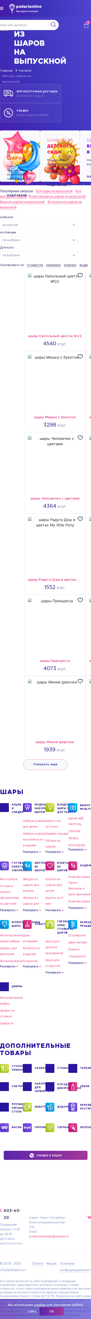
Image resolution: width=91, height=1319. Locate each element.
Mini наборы (9, 879)
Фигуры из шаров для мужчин (31, 884)
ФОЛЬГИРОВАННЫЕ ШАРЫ (17, 924)
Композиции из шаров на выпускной (58, 196)
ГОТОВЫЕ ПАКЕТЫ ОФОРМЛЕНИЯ (17, 867)
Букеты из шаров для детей (54, 884)
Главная (6, 71)
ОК (51, 1311)
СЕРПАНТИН (62, 1128)
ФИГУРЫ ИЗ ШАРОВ (40, 867)
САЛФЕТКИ (40, 1068)
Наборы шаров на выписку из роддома (34, 839)
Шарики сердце (57, 833)
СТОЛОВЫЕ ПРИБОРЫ (17, 1068)
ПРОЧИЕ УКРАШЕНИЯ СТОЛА (17, 1108)
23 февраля (77, 935)
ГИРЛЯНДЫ (40, 1128)
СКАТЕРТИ (17, 1086)
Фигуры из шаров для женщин (31, 903)
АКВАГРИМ (40, 1107)
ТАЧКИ (73, 838)
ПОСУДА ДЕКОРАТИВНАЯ (62, 1086)
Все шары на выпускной (54, 191)
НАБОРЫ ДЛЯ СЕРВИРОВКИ (40, 1087)
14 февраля (77, 956)
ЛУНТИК (74, 831)
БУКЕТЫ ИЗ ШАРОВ (62, 867)
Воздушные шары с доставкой (62, 808)
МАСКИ (17, 1128)
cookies (40, 1305)
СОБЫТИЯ (40, 924)
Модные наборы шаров (40, 808)
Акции (51, 1263)
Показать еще (45, 764)
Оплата (37, 1263)
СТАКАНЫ (62, 1068)
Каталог (25, 71)
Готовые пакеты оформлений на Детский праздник (9, 897)
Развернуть (30, 852)
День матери (77, 942)
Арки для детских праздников (54, 947)
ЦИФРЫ (17, 987)
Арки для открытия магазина (53, 965)
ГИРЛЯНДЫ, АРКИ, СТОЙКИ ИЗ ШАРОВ (62, 927)
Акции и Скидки (17, 808)
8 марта (74, 949)
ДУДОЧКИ (62, 1107)
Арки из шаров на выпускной (22, 202)
